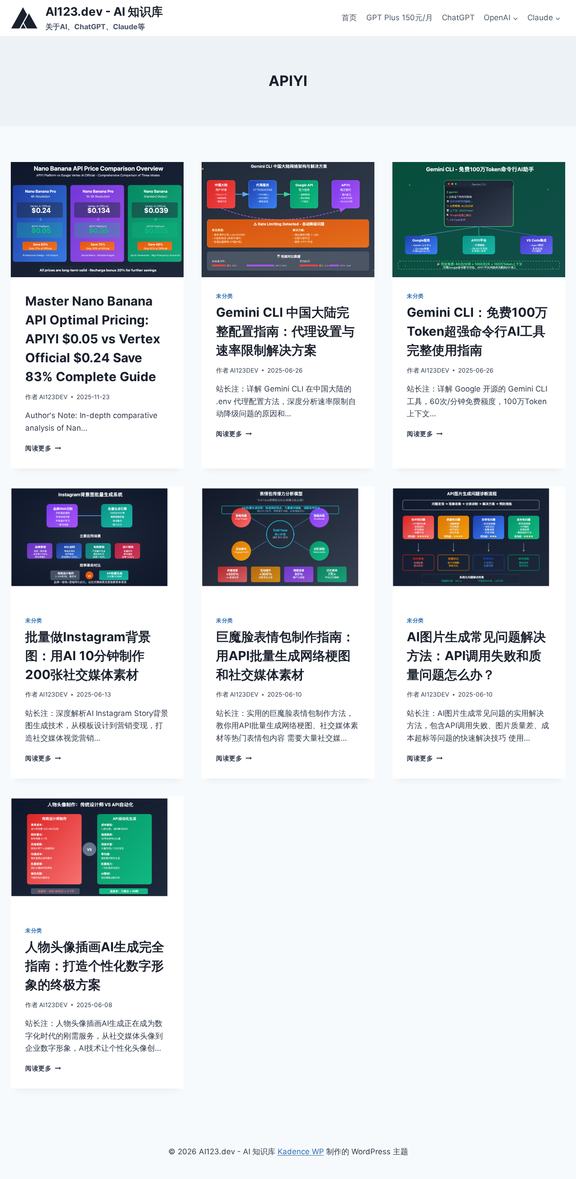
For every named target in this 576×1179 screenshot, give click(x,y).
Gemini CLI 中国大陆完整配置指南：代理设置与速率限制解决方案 (285, 331)
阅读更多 (43, 448)
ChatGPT (458, 17)
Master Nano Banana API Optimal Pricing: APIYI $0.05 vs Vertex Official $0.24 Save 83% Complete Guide (92, 338)
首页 (349, 17)
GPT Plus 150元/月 (399, 17)
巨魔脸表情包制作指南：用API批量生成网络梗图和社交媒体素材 (285, 655)
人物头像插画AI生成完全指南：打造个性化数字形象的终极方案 (94, 965)
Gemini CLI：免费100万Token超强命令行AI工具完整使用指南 (477, 331)
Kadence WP (301, 1151)
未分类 (224, 295)
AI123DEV (53, 396)
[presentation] (97, 219)
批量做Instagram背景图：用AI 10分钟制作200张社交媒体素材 (88, 655)
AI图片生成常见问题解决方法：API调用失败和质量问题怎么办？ (476, 655)
